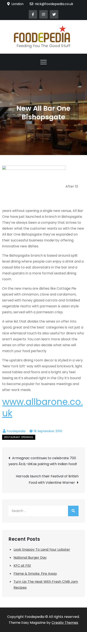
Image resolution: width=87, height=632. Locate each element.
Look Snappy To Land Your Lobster (42, 549)
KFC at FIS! (22, 565)
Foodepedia (16, 431)
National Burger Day (30, 557)
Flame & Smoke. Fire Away (35, 573)
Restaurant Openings (18, 437)
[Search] (73, 511)
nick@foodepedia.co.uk (54, 3)
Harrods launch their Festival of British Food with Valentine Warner (47, 479)
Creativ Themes (65, 622)
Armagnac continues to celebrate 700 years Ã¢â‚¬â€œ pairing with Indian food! (42, 461)
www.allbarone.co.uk (42, 408)
